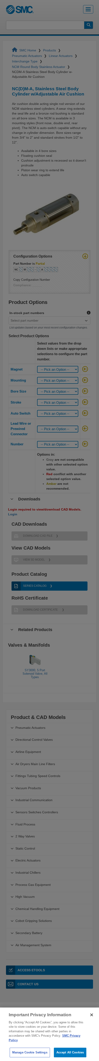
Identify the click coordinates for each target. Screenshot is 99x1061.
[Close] (92, 1015)
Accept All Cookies (70, 1052)
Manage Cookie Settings (29, 1052)
